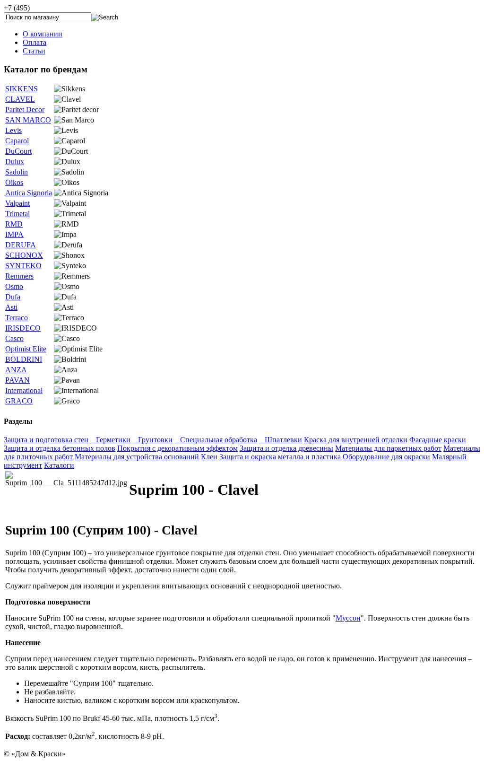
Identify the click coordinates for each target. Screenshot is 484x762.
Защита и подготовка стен (46, 440)
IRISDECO (23, 328)
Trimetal (17, 214)
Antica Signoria (28, 193)
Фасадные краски (437, 440)
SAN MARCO (28, 120)
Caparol (17, 141)
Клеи (209, 457)
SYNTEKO (23, 266)
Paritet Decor (24, 109)
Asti (11, 307)
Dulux (14, 162)
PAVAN (17, 380)
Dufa (12, 297)
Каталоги (59, 465)
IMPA (14, 234)
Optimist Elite (25, 349)
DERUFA (20, 245)
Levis (13, 130)
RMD (14, 224)
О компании (42, 34)
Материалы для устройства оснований (137, 457)
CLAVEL (20, 99)
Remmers (19, 276)
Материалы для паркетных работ (388, 448)
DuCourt (18, 151)
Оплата (34, 42)
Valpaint (17, 203)
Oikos (14, 182)
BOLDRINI (23, 359)
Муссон (348, 618)
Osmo (14, 286)
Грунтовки (152, 440)
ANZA (16, 370)
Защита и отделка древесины (286, 448)
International (24, 390)
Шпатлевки (280, 440)
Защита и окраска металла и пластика (280, 457)
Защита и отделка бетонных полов (59, 448)
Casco (14, 338)
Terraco (16, 318)
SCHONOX (24, 255)
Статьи (34, 51)
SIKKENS (21, 89)
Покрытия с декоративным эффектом (177, 448)
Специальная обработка (215, 440)
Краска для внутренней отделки (355, 440)
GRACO (19, 401)
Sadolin (16, 172)
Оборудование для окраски (386, 457)
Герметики (110, 440)
